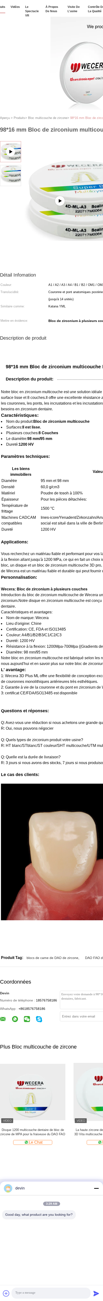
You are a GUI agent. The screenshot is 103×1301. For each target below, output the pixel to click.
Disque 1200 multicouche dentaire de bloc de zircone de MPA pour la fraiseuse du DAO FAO (32, 1132)
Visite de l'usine (74, 9)
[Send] (96, 1293)
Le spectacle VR (32, 11)
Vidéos (15, 7)
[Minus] (96, 1188)
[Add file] (6, 1293)
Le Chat (36, 1142)
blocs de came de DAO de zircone (52, 958)
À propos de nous (52, 9)
